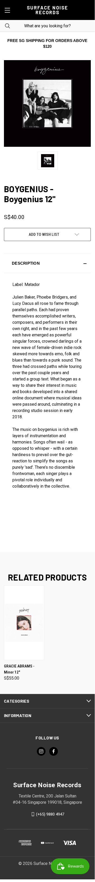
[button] (47, 263)
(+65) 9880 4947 (50, 814)
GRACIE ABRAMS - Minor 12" (19, 669)
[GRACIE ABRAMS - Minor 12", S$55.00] (24, 622)
